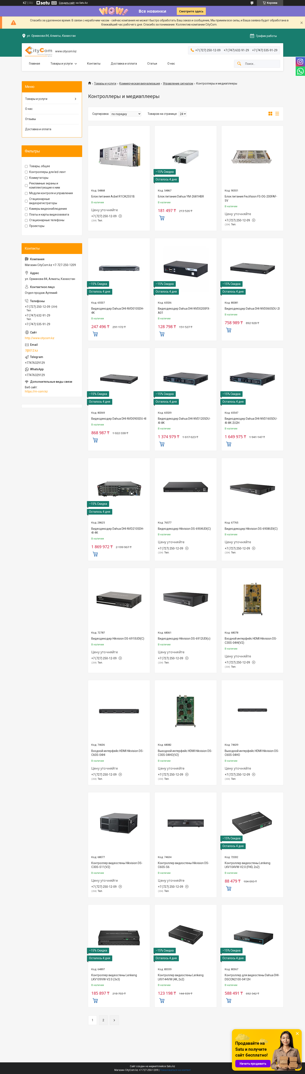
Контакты (93, 63)
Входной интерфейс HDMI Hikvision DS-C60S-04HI (117, 753)
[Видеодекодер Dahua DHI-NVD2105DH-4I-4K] (119, 489)
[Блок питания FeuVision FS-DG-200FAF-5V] (252, 156)
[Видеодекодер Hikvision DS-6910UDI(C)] (119, 599)
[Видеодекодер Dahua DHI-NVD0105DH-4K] (119, 269)
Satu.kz (171, 1066)
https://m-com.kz (36, 391)
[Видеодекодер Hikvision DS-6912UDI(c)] (185, 599)
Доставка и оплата (124, 63)
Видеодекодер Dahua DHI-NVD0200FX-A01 (184, 310)
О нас (171, 63)
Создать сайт (67, 2)
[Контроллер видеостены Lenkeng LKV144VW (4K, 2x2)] (185, 935)
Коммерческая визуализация (139, 83)
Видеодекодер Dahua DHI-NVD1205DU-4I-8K (184, 420)
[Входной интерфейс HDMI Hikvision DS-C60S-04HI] (119, 711)
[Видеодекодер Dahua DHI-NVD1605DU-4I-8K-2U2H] (252, 379)
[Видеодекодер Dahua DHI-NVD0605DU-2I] (252, 269)
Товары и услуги (61, 63)
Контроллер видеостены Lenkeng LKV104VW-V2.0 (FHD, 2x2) (247, 865)
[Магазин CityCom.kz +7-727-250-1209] (38, 51)
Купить (162, 217)
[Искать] (239, 64)
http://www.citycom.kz (39, 338)
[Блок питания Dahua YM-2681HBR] (185, 156)
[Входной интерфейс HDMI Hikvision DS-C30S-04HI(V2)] (252, 599)
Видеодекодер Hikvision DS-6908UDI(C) (251, 528)
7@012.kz (31, 350)
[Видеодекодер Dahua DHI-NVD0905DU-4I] (119, 379)
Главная (34, 63)
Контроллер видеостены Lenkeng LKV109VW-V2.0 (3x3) (114, 977)
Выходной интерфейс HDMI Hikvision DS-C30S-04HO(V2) (185, 753)
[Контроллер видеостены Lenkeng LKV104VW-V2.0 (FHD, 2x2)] (252, 823)
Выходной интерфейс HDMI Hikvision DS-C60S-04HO (252, 753)
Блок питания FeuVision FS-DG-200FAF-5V (251, 198)
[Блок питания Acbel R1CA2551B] (119, 156)
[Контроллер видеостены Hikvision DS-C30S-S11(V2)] (119, 823)
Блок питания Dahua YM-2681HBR (181, 196)
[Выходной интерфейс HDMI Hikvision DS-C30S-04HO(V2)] (185, 711)
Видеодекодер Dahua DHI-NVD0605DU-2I (252, 308)
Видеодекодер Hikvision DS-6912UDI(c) (184, 638)
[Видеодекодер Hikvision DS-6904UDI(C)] (185, 489)
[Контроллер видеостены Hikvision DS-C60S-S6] (185, 823)
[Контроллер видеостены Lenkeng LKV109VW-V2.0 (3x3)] (119, 935)
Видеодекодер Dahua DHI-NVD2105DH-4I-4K (117, 531)
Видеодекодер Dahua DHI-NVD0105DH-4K (117, 310)
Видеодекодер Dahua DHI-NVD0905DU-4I (118, 418)
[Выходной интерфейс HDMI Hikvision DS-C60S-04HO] (252, 711)
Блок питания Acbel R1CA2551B (113, 196)
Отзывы (30, 119)
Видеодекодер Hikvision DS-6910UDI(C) (117, 638)
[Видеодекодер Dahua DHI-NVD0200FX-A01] (185, 269)
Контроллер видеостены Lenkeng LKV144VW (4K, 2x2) (181, 977)
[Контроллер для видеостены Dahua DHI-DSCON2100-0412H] (252, 935)
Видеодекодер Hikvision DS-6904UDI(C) (184, 528)
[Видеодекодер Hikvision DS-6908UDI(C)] (252, 489)
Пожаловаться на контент (175, 1070)
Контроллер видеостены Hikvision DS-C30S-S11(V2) (117, 865)
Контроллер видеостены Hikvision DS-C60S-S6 (183, 865)
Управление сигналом (178, 83)
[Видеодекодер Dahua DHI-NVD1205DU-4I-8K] (185, 379)
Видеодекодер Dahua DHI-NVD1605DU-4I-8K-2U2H (251, 420)
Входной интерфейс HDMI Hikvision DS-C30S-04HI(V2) (251, 640)
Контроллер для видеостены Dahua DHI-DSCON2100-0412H (252, 977)
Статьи (152, 63)
